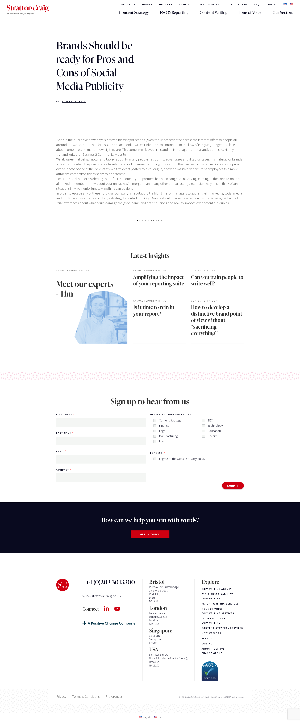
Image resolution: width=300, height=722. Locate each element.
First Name (64, 414)
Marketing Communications (170, 414)
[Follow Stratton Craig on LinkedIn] (109, 608)
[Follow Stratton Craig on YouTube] (120, 608)
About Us (128, 4)
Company (62, 469)
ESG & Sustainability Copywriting (217, 596)
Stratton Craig (74, 101)
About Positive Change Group (213, 651)
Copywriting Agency (217, 588)
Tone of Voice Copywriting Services (218, 611)
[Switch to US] (291, 4)
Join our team (236, 4)
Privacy (61, 696)
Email (60, 451)
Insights (165, 4)
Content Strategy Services (222, 628)
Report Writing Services (220, 603)
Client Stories (208, 4)
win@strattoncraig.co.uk (101, 595)
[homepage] (28, 10)
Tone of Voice (250, 12)
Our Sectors (283, 12)
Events (184, 4)
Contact (272, 4)
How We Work (211, 633)
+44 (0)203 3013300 (108, 582)
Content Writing (213, 12)
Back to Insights (150, 220)
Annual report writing (72, 270)
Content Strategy (134, 12)
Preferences (114, 696)
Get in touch (150, 534)
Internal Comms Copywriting (214, 620)
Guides (147, 4)
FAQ (257, 4)
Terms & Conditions (86, 696)
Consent (156, 452)
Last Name (63, 432)
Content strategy (204, 270)
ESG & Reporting (174, 12)
